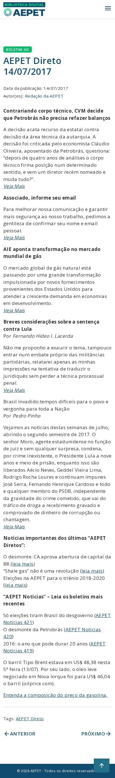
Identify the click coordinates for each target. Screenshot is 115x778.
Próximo (96, 733)
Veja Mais (14, 186)
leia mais (22, 564)
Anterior (19, 733)
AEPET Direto (30, 718)
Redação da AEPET (44, 96)
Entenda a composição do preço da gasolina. (55, 695)
